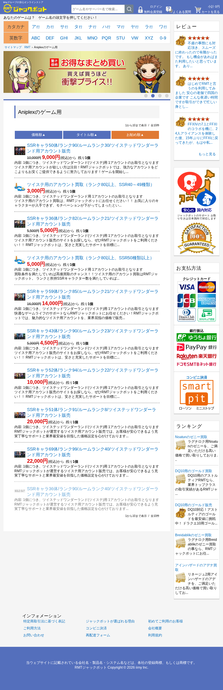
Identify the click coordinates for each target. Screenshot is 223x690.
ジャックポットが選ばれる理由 (110, 621)
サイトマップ (13, 47)
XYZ (149, 38)
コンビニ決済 (196, 377)
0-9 (163, 38)
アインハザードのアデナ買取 (196, 567)
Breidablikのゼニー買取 (193, 535)
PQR (106, 38)
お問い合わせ (33, 635)
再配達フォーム (98, 635)
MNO (92, 38)
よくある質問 (182, 11)
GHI (64, 38)
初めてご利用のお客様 (165, 621)
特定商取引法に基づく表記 (44, 621)
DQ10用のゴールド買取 (193, 471)
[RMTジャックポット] (25, 8)
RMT (27, 47)
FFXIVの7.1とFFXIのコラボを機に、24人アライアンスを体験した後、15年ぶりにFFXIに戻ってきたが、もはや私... (196, 133)
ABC (35, 38)
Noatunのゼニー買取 (191, 437)
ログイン (156, 6)
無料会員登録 (153, 11)
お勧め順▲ (135, 135)
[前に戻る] (9, 72)
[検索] (129, 9)
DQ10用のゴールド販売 (193, 505)
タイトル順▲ (86, 135)
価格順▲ (39, 135)
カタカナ (16, 26)
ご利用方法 (32, 628)
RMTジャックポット (91, 667)
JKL (78, 38)
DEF (50, 38)
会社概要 (155, 628)
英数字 (15, 38)
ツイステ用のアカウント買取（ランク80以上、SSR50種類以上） (90, 257)
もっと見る (207, 154)
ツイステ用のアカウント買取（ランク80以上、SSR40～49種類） (91, 184)
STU (120, 38)
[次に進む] (164, 72)
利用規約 (155, 635)
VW (134, 38)
